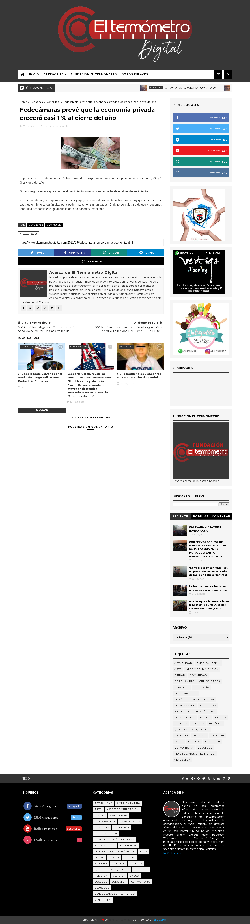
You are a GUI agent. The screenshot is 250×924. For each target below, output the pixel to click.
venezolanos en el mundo (194, 753)
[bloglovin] (204, 778)
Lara (178, 717)
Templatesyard (119, 919)
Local (191, 717)
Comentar (96, 261)
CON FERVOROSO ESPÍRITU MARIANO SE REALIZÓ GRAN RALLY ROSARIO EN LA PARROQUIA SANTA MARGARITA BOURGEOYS (207, 549)
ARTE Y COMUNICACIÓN (202, 669)
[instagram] (224, 778)
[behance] (219, 778)
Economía (37, 101)
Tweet (41, 252)
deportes (181, 687)
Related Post (29, 337)
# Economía (36, 224)
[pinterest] (199, 778)
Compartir (77, 252)
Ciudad (179, 675)
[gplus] (193, 778)
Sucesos (194, 741)
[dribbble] (209, 778)
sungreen (212, 741)
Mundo (205, 717)
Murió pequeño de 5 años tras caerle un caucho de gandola (139, 375)
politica (198, 723)
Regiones (181, 735)
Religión (223, 88)
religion (199, 735)
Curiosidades (209, 681)
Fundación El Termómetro (94, 74)
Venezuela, (62, 126)
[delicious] (229, 778)
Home (23, 101)
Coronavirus (184, 681)
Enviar (114, 252)
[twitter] (187, 778)
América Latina (208, 663)
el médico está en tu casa (194, 699)
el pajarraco (184, 705)
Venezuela (53, 101)
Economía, (48, 126)
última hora (183, 747)
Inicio (34, 74)
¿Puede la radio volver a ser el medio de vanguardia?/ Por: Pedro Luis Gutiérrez (40, 377)
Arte (178, 669)
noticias (180, 723)
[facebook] (182, 778)
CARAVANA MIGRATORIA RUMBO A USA (177, 87)
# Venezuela (53, 224)
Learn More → (172, 852)
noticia (221, 717)
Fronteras (208, 705)
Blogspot (160, 919)
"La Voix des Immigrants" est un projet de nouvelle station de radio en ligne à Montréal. (208, 571)
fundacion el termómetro (194, 711)
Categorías (53, 74)
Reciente (180, 516)
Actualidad (141, 88)
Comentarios (222, 517)
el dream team (78, 346)
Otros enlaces (135, 74)
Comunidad (198, 675)
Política (215, 723)
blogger (42, 410)
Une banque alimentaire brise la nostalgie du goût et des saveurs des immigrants (209, 605)
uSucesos (205, 747)
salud (179, 741)
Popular (201, 516)
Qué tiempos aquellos (191, 729)
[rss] (214, 778)
